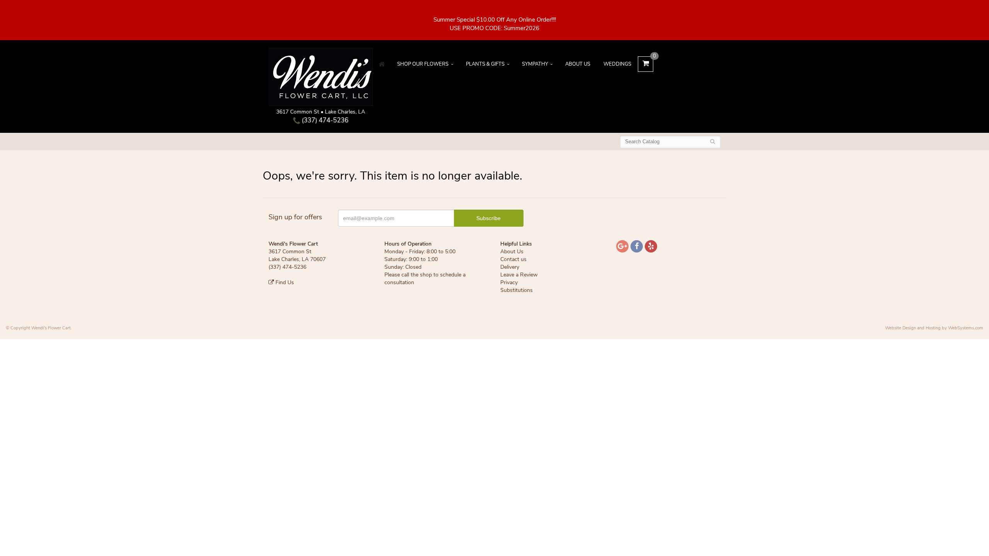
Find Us (284, 282)
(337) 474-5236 (324, 120)
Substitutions (516, 290)
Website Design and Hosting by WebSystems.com (934, 328)
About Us (577, 64)
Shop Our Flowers (423, 64)
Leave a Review (519, 274)
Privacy (509, 282)
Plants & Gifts (485, 64)
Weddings (617, 64)
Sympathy (535, 64)
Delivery (509, 267)
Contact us (513, 259)
